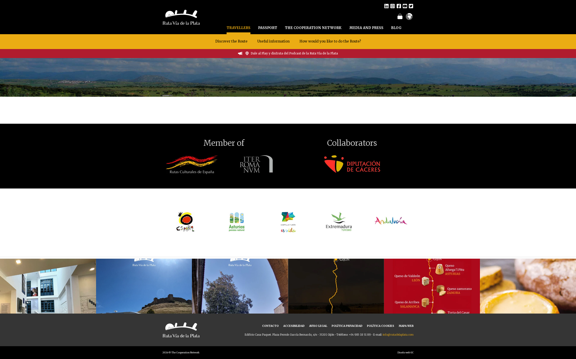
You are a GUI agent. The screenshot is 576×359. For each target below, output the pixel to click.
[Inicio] (181, 16)
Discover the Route (231, 41)
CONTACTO (270, 326)
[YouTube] (405, 6)
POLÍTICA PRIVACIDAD (347, 326)
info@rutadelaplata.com (398, 334)
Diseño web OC (406, 352)
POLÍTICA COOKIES (380, 326)
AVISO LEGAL (318, 326)
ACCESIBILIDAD (294, 326)
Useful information (273, 41)
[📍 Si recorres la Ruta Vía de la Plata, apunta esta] (528, 307)
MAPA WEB (406, 326)
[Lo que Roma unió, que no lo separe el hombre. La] (336, 307)
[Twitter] (411, 6)
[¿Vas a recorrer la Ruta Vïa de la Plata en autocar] (144, 307)
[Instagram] (392, 6)
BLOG (396, 28)
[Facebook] (399, 6)
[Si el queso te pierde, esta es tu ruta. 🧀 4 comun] (432, 307)
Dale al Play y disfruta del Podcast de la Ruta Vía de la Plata (294, 53)
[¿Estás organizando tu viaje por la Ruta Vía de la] (48, 307)
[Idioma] (409, 18)
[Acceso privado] (399, 16)
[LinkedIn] (386, 6)
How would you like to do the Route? (330, 41)
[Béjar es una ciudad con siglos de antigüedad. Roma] (240, 307)
